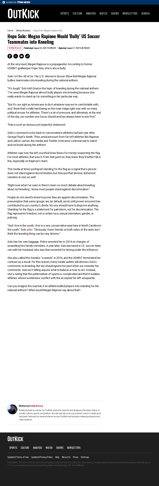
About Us (66, 457)
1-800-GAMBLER (77, 465)
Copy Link (27, 56)
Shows (115, 13)
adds (29, 229)
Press (75, 457)
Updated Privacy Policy (42, 457)
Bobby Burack (15, 48)
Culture (77, 13)
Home (10, 30)
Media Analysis (23, 30)
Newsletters (130, 13)
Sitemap (85, 457)
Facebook (9, 56)
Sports (64, 13)
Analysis (91, 13)
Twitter (15, 56)
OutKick (23, 13)
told (15, 76)
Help (57, 457)
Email (21, 56)
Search (145, 13)
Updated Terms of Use (18, 457)
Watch (103, 13)
